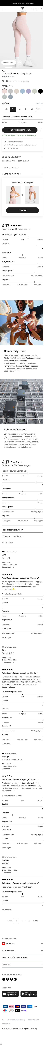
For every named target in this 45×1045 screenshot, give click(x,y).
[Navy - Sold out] (10, 96)
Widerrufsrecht (33, 1020)
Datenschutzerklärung (16, 1020)
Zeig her (21, 209)
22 (28, 916)
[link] (39, 9)
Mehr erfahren (9, 951)
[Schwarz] (38, 91)
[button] (4, 9)
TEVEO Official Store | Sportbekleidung (22, 1029)
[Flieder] (27, 91)
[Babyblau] (21, 91)
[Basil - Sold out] (4, 96)
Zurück (9, 916)
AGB (3, 1020)
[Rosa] (4, 91)
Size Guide (37, 103)
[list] (21, 40)
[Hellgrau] (10, 91)
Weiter (34, 916)
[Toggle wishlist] (38, 130)
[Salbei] (33, 91)
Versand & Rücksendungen (14, 957)
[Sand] (16, 91)
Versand (26, 81)
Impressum (6, 1024)
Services (6, 964)
